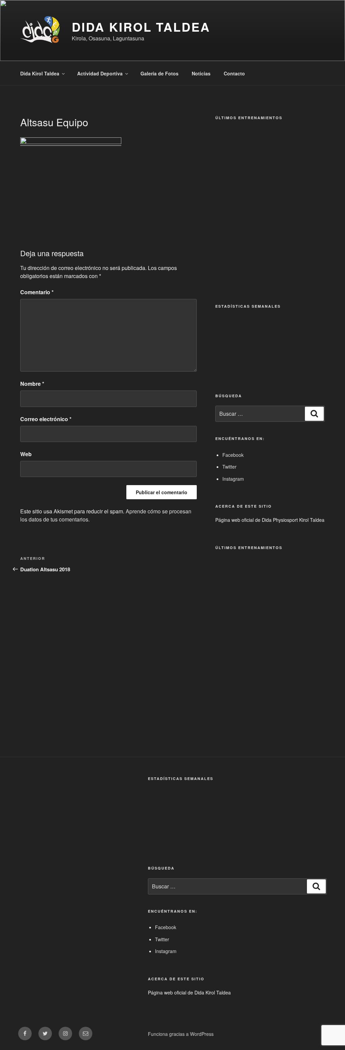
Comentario (37, 292)
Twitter (229, 466)
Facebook (233, 454)
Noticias (201, 73)
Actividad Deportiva (100, 73)
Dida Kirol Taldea (141, 26)
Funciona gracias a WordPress (181, 1033)
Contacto (234, 73)
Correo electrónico (45, 419)
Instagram (233, 478)
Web (26, 454)
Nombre (32, 383)
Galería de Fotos (159, 73)
